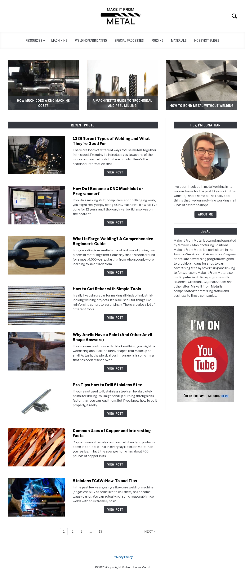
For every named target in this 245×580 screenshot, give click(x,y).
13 (102, 531)
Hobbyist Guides (207, 40)
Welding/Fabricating (91, 40)
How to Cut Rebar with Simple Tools (107, 289)
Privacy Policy (123, 557)
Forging (157, 40)
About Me (205, 214)
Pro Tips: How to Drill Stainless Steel (108, 385)
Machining (59, 40)
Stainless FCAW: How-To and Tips (105, 480)
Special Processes (129, 40)
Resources (34, 40)
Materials (179, 40)
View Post (115, 172)
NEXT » (149, 531)
